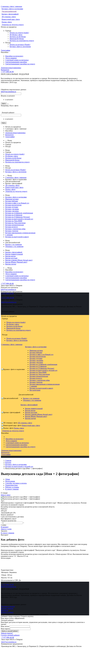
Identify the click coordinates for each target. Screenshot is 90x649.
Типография (5, 50)
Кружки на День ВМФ (13, 221)
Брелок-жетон (10, 256)
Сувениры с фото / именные (11, 6)
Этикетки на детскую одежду (13, 25)
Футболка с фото (16, 35)
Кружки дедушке (11, 207)
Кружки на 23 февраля (13, 215)
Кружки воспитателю (13, 205)
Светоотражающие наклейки (16, 62)
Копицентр (5, 70)
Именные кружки (12, 199)
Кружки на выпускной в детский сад (19, 219)
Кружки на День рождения (15, 223)
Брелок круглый (11, 258)
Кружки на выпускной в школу (17, 237)
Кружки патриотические (14, 225)
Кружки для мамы (12, 209)
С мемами (9, 235)
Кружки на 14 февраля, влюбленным (19, 213)
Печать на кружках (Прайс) (20, 45)
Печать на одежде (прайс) (19, 33)
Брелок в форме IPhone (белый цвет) (18, 260)
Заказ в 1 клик (6, 529)
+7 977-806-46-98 (7, 72)
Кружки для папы (12, 211)
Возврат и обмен (7, 612)
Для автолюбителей (9, 11)
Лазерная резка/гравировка (11, 68)
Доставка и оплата (8, 606)
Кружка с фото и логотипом (20, 46)
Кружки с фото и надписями (12, 9)
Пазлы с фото (7, 22)
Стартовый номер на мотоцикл (17, 60)
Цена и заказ (5, 495)
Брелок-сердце (10, 264)
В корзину (5, 527)
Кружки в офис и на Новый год (17, 203)
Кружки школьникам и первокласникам (20, 233)
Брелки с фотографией (10, 14)
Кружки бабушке (11, 201)
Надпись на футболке (18, 37)
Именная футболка (17, 39)
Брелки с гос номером (13, 244)
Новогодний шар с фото (11, 19)
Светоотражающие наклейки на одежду (20, 64)
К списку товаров (7, 533)
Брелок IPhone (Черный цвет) (16, 262)
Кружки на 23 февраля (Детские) (17, 217)
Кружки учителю (11, 231)
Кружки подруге (11, 227)
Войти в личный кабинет (10, 631)
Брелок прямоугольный (14, 254)
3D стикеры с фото (9, 17)
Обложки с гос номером (14, 246)
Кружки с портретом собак (15, 229)
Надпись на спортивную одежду (22, 41)
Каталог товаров (7, 608)
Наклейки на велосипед (14, 56)
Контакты (4, 610)
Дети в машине (11, 58)
